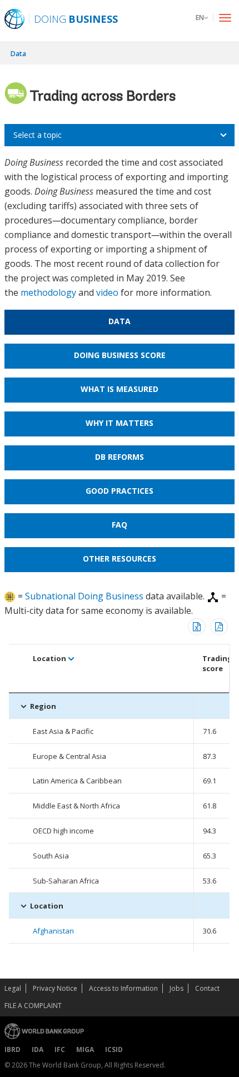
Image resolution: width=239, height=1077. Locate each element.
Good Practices (119, 490)
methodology (48, 292)
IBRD (12, 1049)
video (107, 292)
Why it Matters (119, 423)
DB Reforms (119, 456)
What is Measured (119, 389)
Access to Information (123, 988)
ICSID (114, 1049)
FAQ (119, 524)
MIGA (85, 1049)
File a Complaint (33, 1005)
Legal (12, 988)
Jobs (176, 988)
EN (200, 17)
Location (49, 658)
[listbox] (119, 135)
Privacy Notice (55, 988)
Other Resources (119, 558)
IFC (59, 1049)
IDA (37, 1049)
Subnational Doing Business (84, 596)
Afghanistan (53, 931)
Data (18, 53)
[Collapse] (23, 706)
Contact (207, 988)
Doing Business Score (120, 355)
